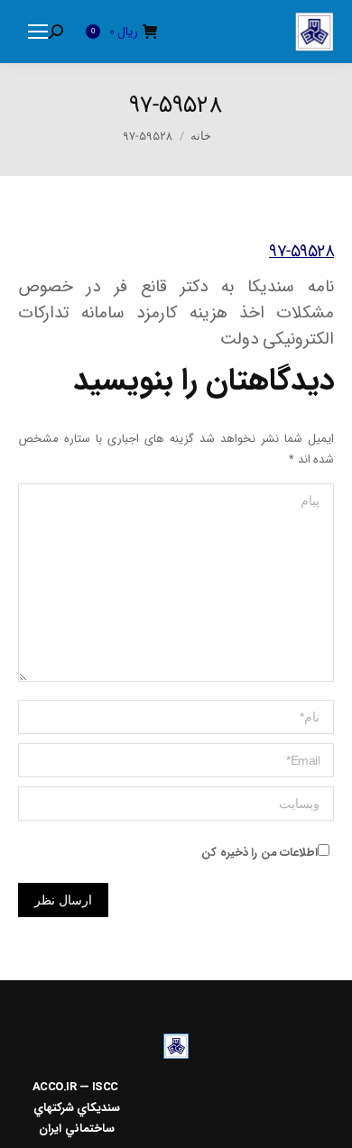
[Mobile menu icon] (38, 31)
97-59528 (301, 251)
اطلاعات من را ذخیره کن (259, 852)
